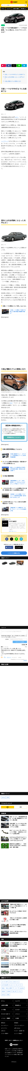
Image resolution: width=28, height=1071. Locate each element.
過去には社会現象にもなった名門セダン (14, 77)
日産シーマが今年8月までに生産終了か (15, 74)
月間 (21, 807)
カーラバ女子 (5, 981)
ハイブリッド (5, 141)
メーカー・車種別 (5, 1018)
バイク (15, 988)
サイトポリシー (4, 1025)
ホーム (3, 8)
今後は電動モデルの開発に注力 (13, 81)
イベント (17, 1014)
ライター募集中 (4, 1033)
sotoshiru (22, 988)
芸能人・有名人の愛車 (7, 988)
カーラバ (20, 985)
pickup (3, 797)
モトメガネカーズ (14, 981)
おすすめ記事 (5, 985)
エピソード (12, 985)
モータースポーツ (5, 1014)
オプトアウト (4, 1028)
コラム (19, 991)
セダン (17, 117)
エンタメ (17, 1009)
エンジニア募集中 (18, 1033)
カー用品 (3, 1009)
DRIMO (9, 991)
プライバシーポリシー (19, 1025)
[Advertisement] (14, 49)
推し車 (14, 991)
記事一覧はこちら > (13, 531)
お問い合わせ (17, 1028)
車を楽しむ (23, 8)
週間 (8, 807)
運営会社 (3, 1022)
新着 (8, 797)
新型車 (3, 991)
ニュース (9, 8)
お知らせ (3, 1030)
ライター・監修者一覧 (19, 1030)
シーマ (3, 25)
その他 (17, 1018)
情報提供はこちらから (14, 437)
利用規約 (25, 660)
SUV (11, 403)
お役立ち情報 (16, 8)
